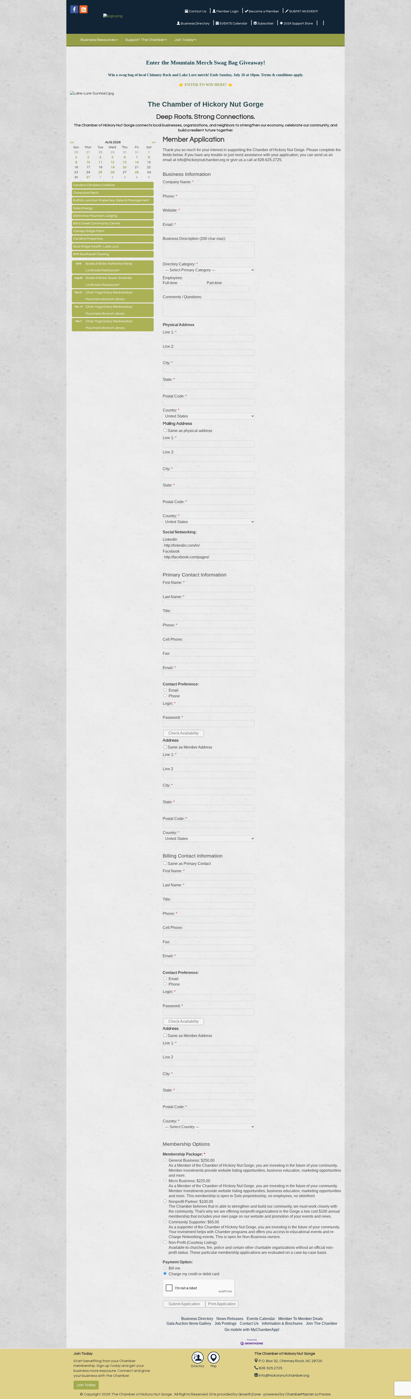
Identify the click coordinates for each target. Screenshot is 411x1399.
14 (137, 162)
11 (100, 162)
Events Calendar (261, 1319)
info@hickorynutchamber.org (283, 1375)
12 (112, 162)
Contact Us (249, 1323)
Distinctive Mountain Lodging (95, 216)
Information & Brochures (282, 1323)
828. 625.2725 (270, 1368)
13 (125, 162)
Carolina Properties (88, 238)
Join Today (86, 1385)
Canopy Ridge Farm (88, 231)
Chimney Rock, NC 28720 (290, 1361)
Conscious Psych (86, 192)
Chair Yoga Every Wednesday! (109, 292)
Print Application (222, 1304)
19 (112, 167)
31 (88, 177)
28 (137, 172)
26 (112, 172)
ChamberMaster (299, 1394)
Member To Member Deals (300, 1319)
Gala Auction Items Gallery (188, 1323)
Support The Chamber (145, 40)
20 (125, 167)
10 (88, 162)
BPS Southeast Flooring (91, 254)
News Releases (229, 1319)
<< (72, 142)
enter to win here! (206, 85)
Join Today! (184, 40)
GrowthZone (249, 1394)
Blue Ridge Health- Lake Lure (96, 246)
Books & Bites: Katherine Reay (109, 263)
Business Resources (98, 40)
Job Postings (225, 1323)
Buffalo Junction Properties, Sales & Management (111, 200)
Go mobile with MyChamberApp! (252, 1330)
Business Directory (197, 1319)
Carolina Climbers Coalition (94, 185)
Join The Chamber (321, 1323)
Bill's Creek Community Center (96, 223)
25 (100, 172)
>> (154, 142)
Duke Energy (83, 208)
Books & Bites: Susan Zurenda (109, 278)
